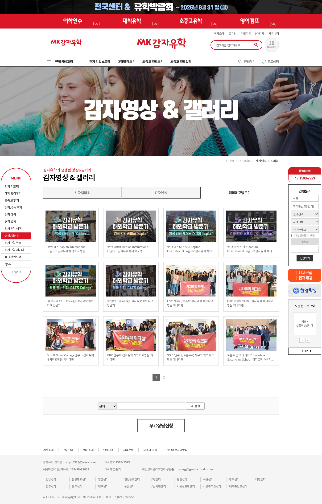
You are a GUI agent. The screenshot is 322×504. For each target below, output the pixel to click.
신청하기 (305, 258)
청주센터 (234, 479)
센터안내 (68, 450)
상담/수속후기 (13, 207)
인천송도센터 (132, 479)
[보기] (311, 235)
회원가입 (246, 33)
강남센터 (51, 479)
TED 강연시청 (13, 257)
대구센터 (103, 486)
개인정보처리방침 (177, 450)
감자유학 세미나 (14, 250)
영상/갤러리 (12, 235)
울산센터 (129, 486)
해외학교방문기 (240, 192)
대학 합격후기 (13, 193)
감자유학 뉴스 (13, 242)
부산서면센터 (158, 486)
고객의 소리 (150, 450)
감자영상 (161, 192)
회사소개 (219, 33)
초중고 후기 (12, 200)
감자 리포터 (12, 186)
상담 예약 (10, 214)
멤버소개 (88, 450)
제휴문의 (128, 450)
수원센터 (208, 479)
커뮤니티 (273, 33)
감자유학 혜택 (13, 228)
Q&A (8, 264)
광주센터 (77, 486)
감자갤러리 (82, 192)
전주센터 (51, 486)
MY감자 (259, 33)
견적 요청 (10, 221)
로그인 (232, 33)
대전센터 (260, 479)
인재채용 (108, 450)
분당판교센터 (79, 479)
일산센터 (103, 479)
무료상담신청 (161, 425)
